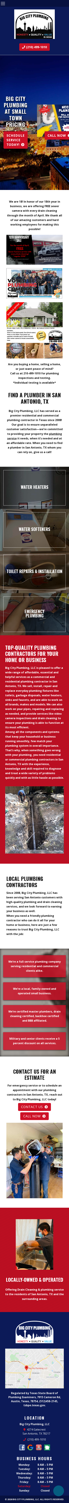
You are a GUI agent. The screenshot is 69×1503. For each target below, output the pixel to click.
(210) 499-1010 (36, 47)
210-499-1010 (32, 373)
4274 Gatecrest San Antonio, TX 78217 (36, 1431)
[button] (4, 122)
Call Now (32, 1116)
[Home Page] (34, 24)
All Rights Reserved (52, 1499)
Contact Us (32, 1107)
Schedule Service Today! (16, 140)
